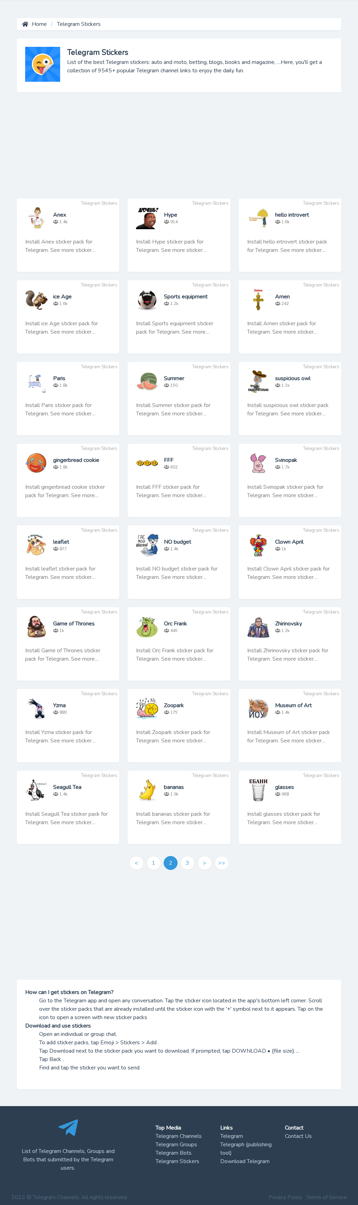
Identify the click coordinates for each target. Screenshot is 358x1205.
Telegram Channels (179, 1136)
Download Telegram (245, 1161)
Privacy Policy (285, 1197)
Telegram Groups (176, 1144)
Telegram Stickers (177, 1161)
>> (221, 863)
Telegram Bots (174, 1153)
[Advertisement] (179, 149)
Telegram (231, 1136)
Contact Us (298, 1136)
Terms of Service (326, 1197)
